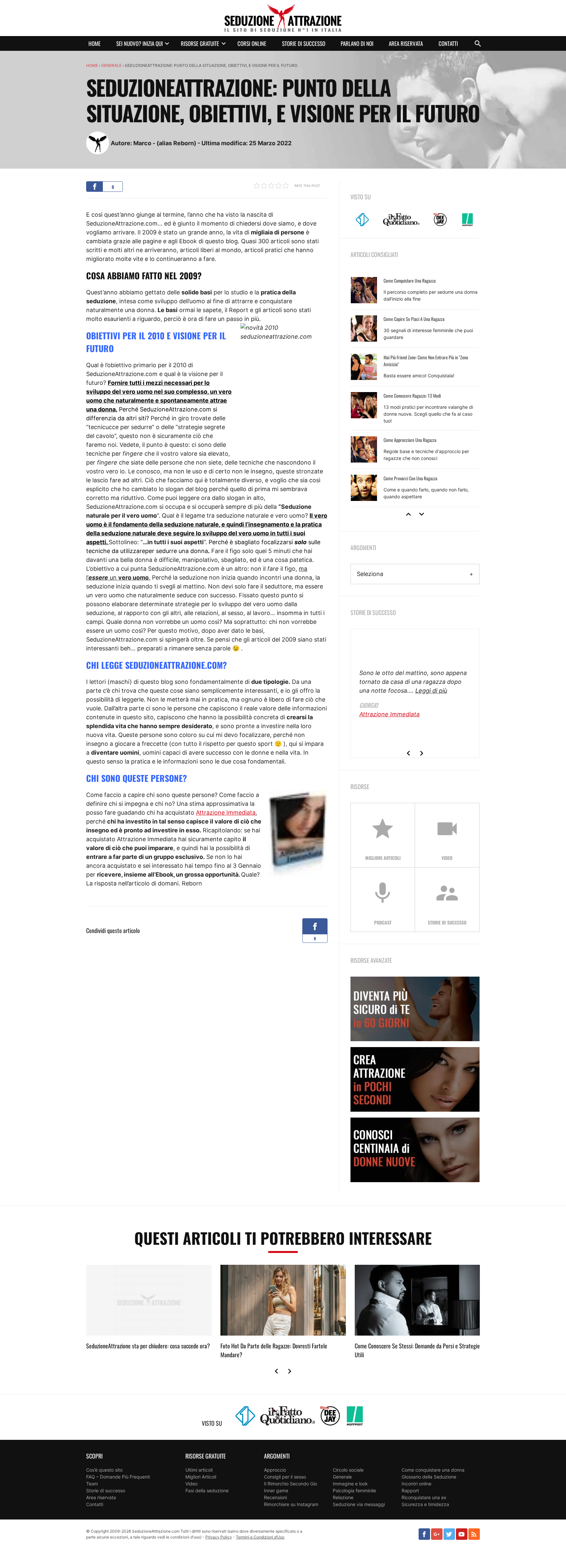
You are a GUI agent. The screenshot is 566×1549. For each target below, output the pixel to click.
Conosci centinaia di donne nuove (415, 1150)
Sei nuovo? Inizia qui (139, 43)
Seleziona (370, 573)
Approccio (275, 1470)
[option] (415, 389)
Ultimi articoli (199, 1470)
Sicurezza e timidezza (425, 1504)
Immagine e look (350, 1483)
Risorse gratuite (200, 43)
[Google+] (437, 1534)
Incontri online (416, 1483)
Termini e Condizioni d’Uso (260, 1537)
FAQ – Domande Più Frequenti (118, 1476)
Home (94, 43)
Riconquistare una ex (424, 1497)
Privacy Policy (218, 1537)
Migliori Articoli (200, 1476)
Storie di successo (303, 43)
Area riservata (406, 43)
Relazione (343, 1497)
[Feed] (474, 1534)
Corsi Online (251, 43)
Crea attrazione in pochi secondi (415, 1079)
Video (191, 1483)
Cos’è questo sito (104, 1470)
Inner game (276, 1490)
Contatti (448, 43)
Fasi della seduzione (207, 1490)
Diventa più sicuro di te (415, 1009)
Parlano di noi (357, 43)
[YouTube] (461, 1534)
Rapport (410, 1490)
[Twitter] (449, 1534)
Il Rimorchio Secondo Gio (290, 1483)
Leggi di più (431, 690)
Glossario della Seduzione (429, 1476)
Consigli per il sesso (285, 1476)
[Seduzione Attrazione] (283, 18)
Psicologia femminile (354, 1490)
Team (92, 1483)
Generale (111, 65)
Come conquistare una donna (433, 1470)
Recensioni (275, 1497)
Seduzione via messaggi (359, 1504)
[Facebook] (424, 1534)
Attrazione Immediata (225, 812)
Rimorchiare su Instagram (291, 1504)
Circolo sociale (348, 1470)
